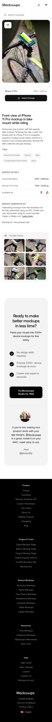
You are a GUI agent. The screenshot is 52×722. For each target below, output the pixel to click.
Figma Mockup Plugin (26, 544)
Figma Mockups (26, 590)
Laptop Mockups (26, 611)
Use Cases (26, 508)
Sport (33, 161)
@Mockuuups (33, 434)
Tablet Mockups (26, 607)
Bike (37, 155)
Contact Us (26, 676)
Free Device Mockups (26, 594)
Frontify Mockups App (26, 562)
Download (26, 495)
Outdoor (27, 155)
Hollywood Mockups (26, 635)
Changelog (26, 521)
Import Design (28, 98)
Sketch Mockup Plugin (26, 549)
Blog (26, 525)
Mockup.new (26, 566)
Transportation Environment (15, 161)
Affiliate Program (26, 517)
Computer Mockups (26, 603)
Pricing (26, 490)
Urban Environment (12, 155)
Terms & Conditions (26, 703)
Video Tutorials (26, 667)
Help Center (26, 663)
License (26, 671)
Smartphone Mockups (26, 598)
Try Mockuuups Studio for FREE (26, 392)
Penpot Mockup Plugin (26, 553)
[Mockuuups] (18, 5)
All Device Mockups (26, 585)
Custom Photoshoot (26, 504)
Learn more (27, 216)
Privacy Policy (26, 707)
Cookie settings (26, 699)
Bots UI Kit (26, 644)
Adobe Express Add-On (26, 558)
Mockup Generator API (26, 499)
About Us (26, 512)
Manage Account (26, 680)
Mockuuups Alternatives (26, 639)
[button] (38, 5)
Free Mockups (26, 630)
